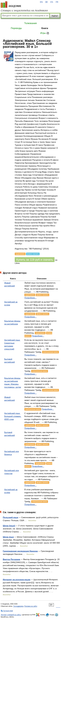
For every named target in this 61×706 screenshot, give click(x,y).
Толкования (30, 23)
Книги (44, 28)
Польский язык (10, 517)
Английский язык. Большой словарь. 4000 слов (12, 416)
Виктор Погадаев (11, 559)
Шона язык (8, 537)
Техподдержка (18, 606)
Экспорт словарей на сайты (11, 615)
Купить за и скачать (34, 259)
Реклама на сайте (30, 606)
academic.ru (11, 4)
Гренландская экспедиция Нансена (20, 551)
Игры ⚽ (44, 33)
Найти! (55, 16)
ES (52, 2)
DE (46, 2)
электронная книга (50, 352)
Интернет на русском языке (16, 579)
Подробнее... (30, 298)
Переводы (16, 28)
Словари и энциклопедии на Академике (24, 10)
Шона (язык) (9, 525)
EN (41, 2)
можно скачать (42, 295)
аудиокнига (29, 295)
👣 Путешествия (7, 611)
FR (57, 2)
